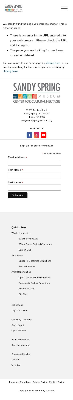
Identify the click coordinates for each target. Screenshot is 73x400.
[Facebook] (29, 135)
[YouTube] (43, 135)
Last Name (15, 182)
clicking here (53, 63)
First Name (15, 170)
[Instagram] (36, 135)
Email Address (17, 157)
